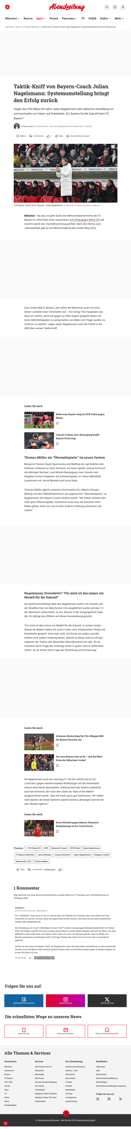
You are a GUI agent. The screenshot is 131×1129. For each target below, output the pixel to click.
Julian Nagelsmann (82, 855)
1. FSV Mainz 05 (33, 848)
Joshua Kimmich (62, 855)
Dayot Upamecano (91, 848)
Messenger (39, 1074)
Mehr (118, 18)
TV (83, 18)
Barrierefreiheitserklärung (106, 1078)
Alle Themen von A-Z (43, 1067)
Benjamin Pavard (59, 848)
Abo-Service (70, 1078)
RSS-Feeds (39, 1078)
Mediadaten (70, 1090)
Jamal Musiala (44, 855)
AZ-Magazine (71, 1097)
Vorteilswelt (40, 1090)
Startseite (9, 27)
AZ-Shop (69, 1094)
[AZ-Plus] (7, 7)
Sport (39, 18)
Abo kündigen (101, 1082)
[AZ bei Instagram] (109, 1099)
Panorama (68, 18)
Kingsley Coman (101, 855)
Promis (54, 18)
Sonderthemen (72, 1101)
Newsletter (39, 1071)
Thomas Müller (41, 861)
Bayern (28, 18)
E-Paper (69, 1082)
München (11, 18)
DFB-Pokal (75, 848)
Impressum (100, 1067)
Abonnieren (70, 1074)
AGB (98, 1071)
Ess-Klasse (39, 1086)
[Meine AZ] (123, 7)
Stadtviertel (9, 1071)
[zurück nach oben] (66, 1114)
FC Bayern (8, 1078)
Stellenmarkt (40, 1101)
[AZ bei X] (120, 1099)
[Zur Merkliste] (115, 7)
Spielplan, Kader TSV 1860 (46, 1097)
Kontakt (69, 1086)
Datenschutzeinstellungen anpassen (111, 1086)
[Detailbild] (113, 146)
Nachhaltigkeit (10, 1105)
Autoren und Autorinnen (75, 1067)
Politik (92, 18)
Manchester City (23, 861)
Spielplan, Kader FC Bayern (46, 1094)
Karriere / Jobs (72, 1071)
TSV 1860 (8, 1082)
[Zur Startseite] (66, 11)
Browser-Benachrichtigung (46, 1082)
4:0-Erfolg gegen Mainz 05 (84, 219)
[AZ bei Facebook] (97, 1099)
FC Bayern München (31, 27)
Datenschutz (101, 1074)
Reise (6, 1101)
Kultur (104, 18)
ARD (46, 848)
